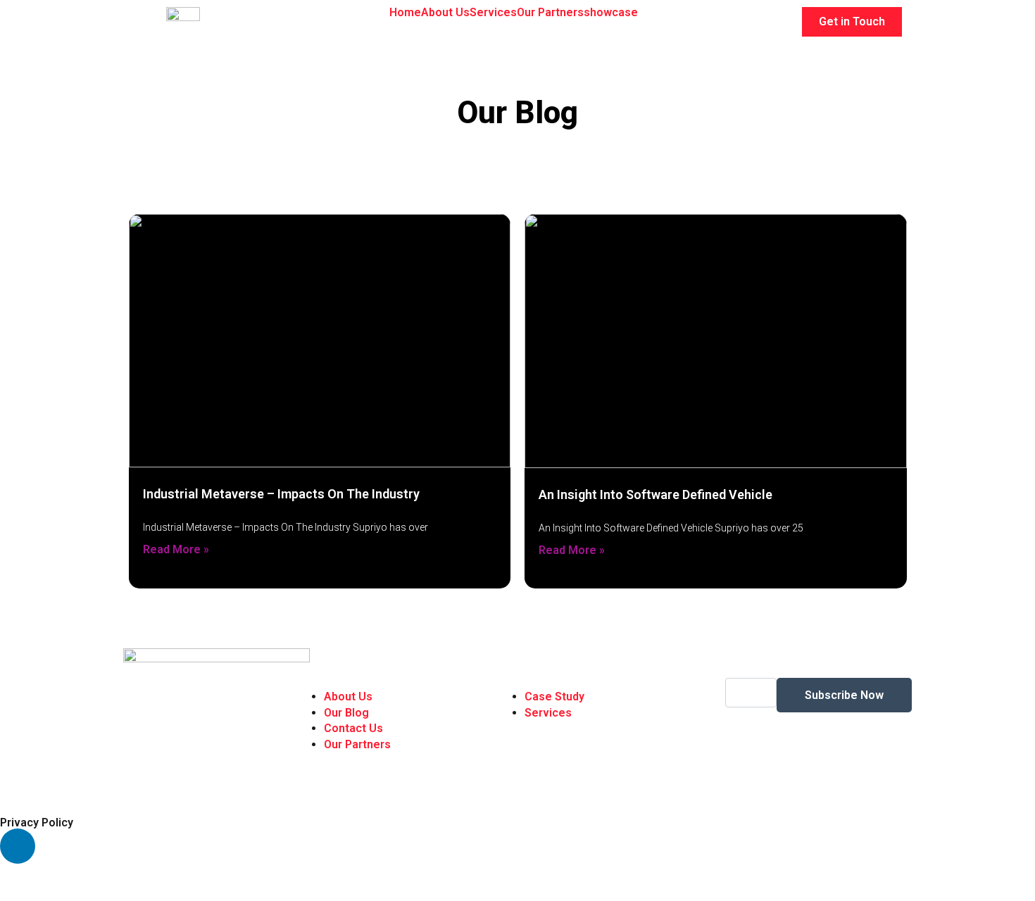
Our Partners (550, 12)
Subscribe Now (844, 695)
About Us (445, 12)
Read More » (176, 549)
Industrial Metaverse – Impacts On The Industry (281, 493)
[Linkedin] (17, 846)
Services (493, 12)
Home (405, 12)
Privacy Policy (36, 822)
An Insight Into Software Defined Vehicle (655, 494)
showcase (611, 12)
